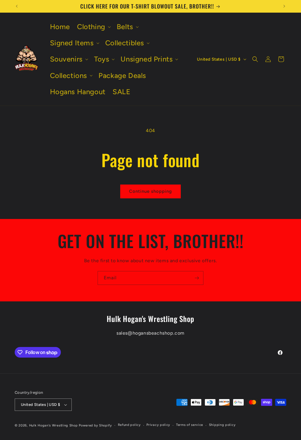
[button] (93, 27)
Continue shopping (150, 191)
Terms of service (189, 425)
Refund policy (129, 425)
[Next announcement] (284, 6)
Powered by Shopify (95, 425)
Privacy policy (158, 425)
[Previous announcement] (16, 6)
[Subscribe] (196, 278)
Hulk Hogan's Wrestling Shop (53, 425)
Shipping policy (222, 425)
